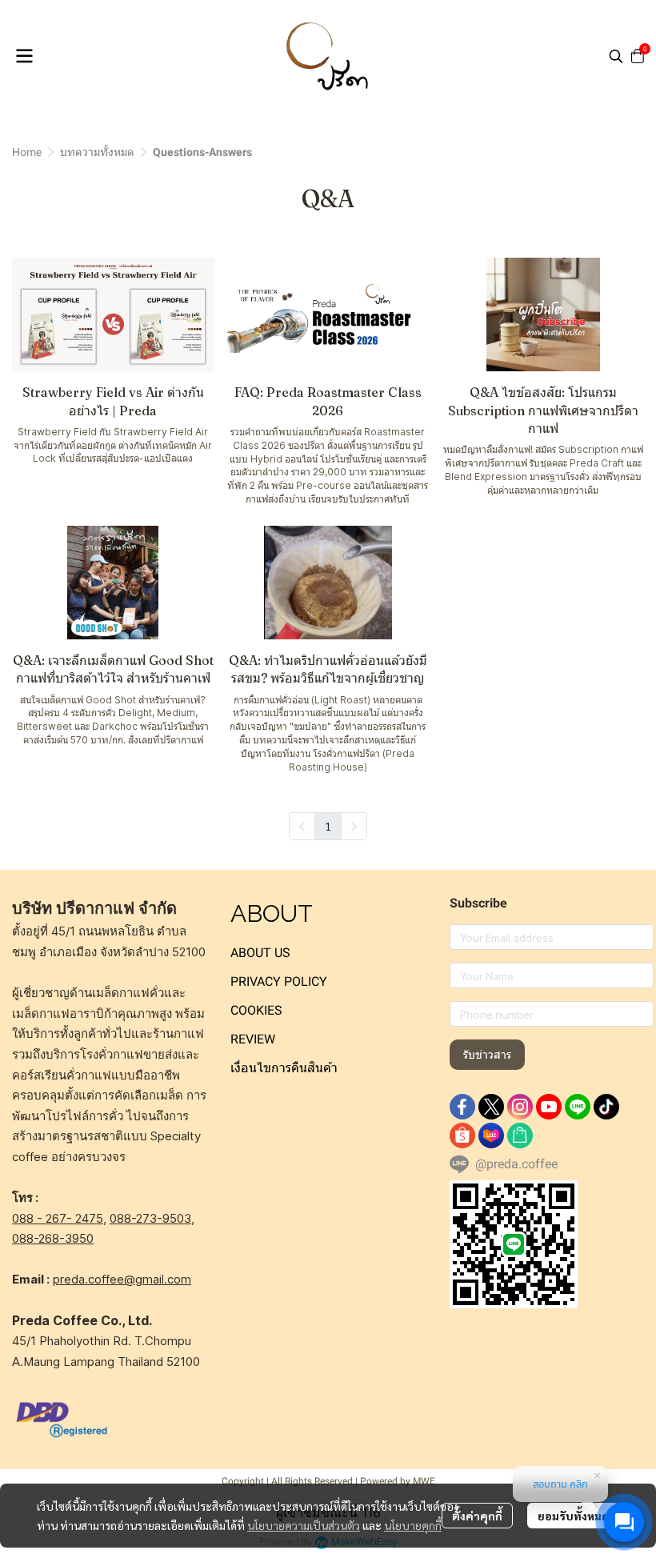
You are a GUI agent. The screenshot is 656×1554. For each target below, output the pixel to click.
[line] (577, 1106)
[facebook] (462, 1106)
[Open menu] (24, 56)
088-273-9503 (150, 1218)
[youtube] (549, 1106)
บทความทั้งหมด (97, 152)
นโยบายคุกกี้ (413, 1525)
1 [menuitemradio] (328, 826)
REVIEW (252, 1039)
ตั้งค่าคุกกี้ (477, 1515)
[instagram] (520, 1106)
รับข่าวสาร (487, 1054)
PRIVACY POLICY (278, 981)
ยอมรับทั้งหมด (573, 1515)
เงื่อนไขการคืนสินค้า (284, 1067)
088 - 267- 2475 (57, 1218)
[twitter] (491, 1106)
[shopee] (462, 1135)
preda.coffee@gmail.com (122, 1279)
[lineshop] (520, 1135)
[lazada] (491, 1135)
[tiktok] (606, 1106)
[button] (616, 56)
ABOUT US (260, 952)
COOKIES (256, 1010)
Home (27, 152)
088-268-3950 (53, 1238)
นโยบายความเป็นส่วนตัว (303, 1525)
